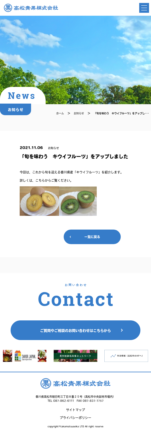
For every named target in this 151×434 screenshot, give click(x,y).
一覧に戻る (92, 236)
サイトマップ (75, 409)
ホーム (60, 113)
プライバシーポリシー (75, 417)
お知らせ (79, 113)
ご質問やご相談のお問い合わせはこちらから (75, 330)
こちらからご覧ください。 (54, 180)
